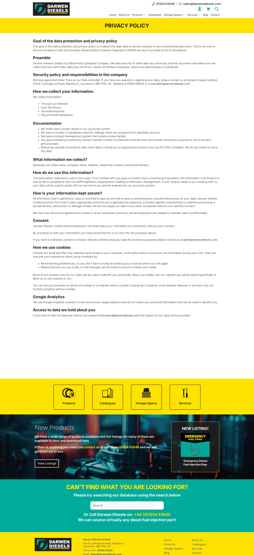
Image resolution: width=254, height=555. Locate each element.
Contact (215, 14)
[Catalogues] (107, 397)
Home (112, 14)
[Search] (159, 505)
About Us (124, 14)
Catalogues (154, 14)
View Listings (46, 463)
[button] (217, 9)
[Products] (69, 397)
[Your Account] (199, 8)
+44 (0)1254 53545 (152, 514)
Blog (205, 14)
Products (137, 14)
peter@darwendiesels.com (173, 83)
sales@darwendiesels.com (202, 4)
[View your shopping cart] (208, 9)
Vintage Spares (173, 14)
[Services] (185, 397)
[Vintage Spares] (146, 397)
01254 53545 (165, 4)
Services (192, 14)
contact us (92, 447)
